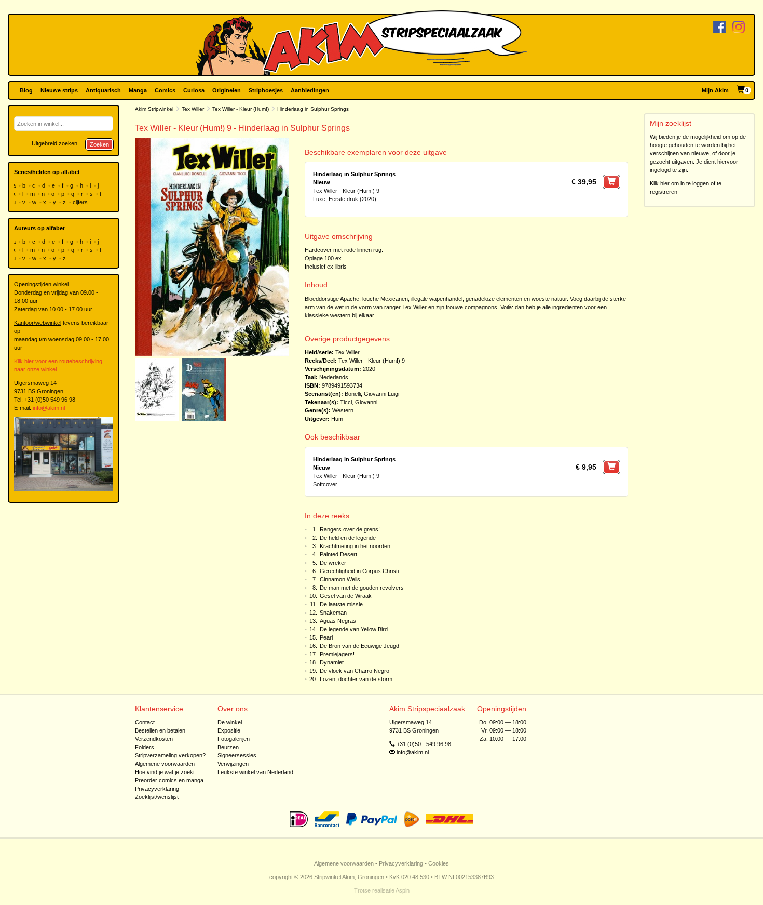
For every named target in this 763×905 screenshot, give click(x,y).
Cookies (438, 863)
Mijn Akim (715, 90)
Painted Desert (338, 554)
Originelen (226, 90)
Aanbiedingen (310, 90)
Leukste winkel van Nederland (255, 772)
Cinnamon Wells (340, 579)
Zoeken (99, 144)
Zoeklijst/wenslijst (157, 797)
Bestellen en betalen (160, 730)
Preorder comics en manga (169, 780)
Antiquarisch (103, 90)
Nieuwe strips (59, 90)
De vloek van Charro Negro (354, 671)
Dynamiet (332, 662)
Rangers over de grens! (350, 529)
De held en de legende (348, 538)
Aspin (403, 890)
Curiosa (194, 90)
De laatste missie (341, 604)
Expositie (228, 730)
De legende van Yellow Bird (354, 629)
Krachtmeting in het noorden (355, 546)
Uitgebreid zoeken (54, 143)
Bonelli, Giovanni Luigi (372, 394)
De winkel (229, 722)
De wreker (333, 563)
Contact (145, 722)
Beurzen (228, 747)
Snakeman (333, 612)
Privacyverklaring (157, 789)
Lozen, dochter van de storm (356, 679)
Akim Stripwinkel (154, 109)
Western (342, 410)
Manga (138, 90)
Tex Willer (193, 109)
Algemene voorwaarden (165, 764)
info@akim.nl (49, 408)
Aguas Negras (338, 621)
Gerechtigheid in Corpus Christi (359, 571)
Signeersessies (236, 755)
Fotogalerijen (233, 739)
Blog (26, 90)
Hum (337, 419)
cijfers (81, 202)
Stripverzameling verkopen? (170, 755)
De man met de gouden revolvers (362, 587)
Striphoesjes (266, 90)
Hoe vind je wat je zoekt (165, 772)
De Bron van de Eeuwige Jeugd (359, 646)
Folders (144, 747)
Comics (165, 90)
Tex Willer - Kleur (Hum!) (240, 109)
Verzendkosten (154, 739)
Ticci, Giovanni (358, 402)
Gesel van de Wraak (346, 596)
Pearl (326, 637)
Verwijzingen (233, 764)
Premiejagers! (337, 654)
